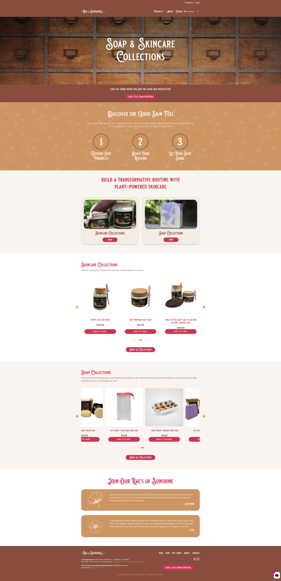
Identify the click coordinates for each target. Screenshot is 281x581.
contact (196, 553)
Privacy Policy (138, 574)
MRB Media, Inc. (98, 567)
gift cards (176, 553)
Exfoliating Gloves (180, 319)
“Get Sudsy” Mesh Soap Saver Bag (182, 430)
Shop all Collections (140, 349)
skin (167, 553)
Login (197, 2)
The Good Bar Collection (141, 430)
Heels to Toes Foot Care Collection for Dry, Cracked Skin (140, 321)
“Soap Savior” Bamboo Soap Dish (101, 430)
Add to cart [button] (100, 331)
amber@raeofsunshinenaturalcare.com (129, 562)
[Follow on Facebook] (194, 559)
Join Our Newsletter (140, 96)
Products (158, 11)
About (170, 11)
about (187, 553)
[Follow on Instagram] (198, 559)
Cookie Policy (123, 574)
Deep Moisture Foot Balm (100, 319)
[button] (204, 307)
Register (189, 2)
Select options (101, 439)
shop (110, 239)
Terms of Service (154, 574)
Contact (179, 11)
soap (161, 553)
